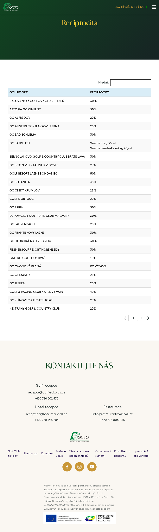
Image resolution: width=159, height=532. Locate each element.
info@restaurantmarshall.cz (112, 414)
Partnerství (31, 453)
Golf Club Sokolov (14, 453)
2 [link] (141, 318)
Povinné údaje (61, 453)
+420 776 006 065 (112, 420)
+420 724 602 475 (46, 398)
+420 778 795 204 (47, 420)
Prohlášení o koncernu (121, 453)
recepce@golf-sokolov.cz (46, 392)
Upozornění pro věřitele (141, 453)
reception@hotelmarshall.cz (46, 414)
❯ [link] (148, 318)
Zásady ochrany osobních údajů (79, 453)
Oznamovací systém (103, 453)
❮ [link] (125, 318)
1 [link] (133, 318)
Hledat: (103, 82)
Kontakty (47, 453)
